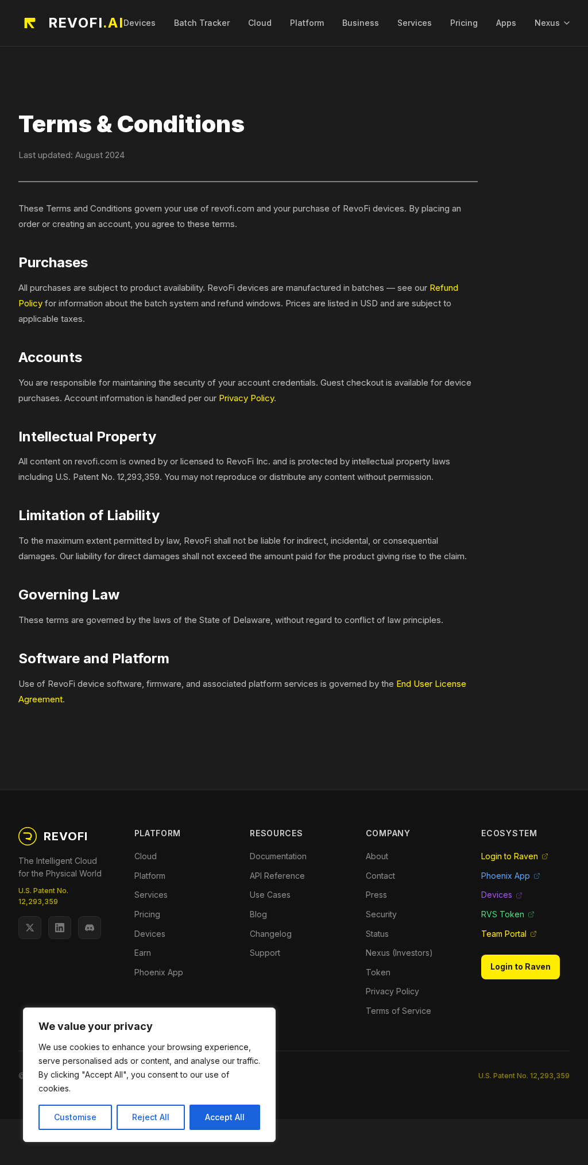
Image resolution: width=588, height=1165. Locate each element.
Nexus (547, 23)
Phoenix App (158, 972)
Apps (506, 23)
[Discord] (89, 927)
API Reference (277, 876)
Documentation (278, 856)
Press (376, 894)
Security (381, 914)
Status (377, 934)
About (377, 856)
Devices (139, 23)
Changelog (271, 934)
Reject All (150, 1117)
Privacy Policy (246, 398)
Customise (75, 1117)
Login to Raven (509, 856)
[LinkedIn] (59, 927)
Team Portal (504, 934)
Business (360, 23)
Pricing (464, 23)
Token (378, 972)
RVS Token (502, 914)
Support (265, 953)
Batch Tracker (202, 23)
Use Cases (270, 894)
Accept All (225, 1117)
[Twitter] (29, 927)
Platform (307, 23)
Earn (142, 953)
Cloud (260, 23)
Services (414, 23)
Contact (380, 876)
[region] (149, 1075)
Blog (258, 914)
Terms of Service (398, 1011)
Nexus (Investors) (399, 953)
